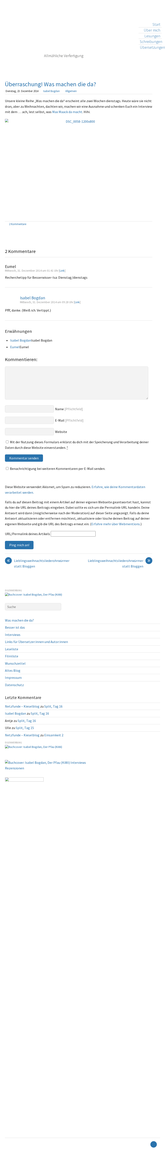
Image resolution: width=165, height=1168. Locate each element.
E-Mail (59, 420)
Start (156, 24)
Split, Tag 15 (25, 728)
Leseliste (11, 649)
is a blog (53, 36)
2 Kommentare (17, 224)
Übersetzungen (152, 47)
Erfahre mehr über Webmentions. (116, 524)
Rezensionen (14, 768)
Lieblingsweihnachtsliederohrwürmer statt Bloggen (38, 563)
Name (59, 409)
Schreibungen (151, 41)
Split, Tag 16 (53, 706)
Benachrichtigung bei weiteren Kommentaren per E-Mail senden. (57, 468)
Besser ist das (15, 627)
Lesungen (152, 35)
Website (61, 432)
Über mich (152, 30)
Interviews (12, 634)
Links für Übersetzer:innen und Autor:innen (36, 642)
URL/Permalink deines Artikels (27, 534)
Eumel (15, 347)
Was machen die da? (19, 620)
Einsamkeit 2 (53, 735)
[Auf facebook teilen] (145, 224)
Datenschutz (14, 685)
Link (62, 270)
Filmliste (11, 656)
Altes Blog (12, 670)
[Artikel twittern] (150, 224)
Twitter (6, 1165)
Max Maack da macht (67, 112)
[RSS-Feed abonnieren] (146, 1144)
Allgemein (71, 91)
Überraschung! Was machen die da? (50, 84)
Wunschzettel (15, 663)
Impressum (13, 677)
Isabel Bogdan (51, 91)
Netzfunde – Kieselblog (22, 706)
